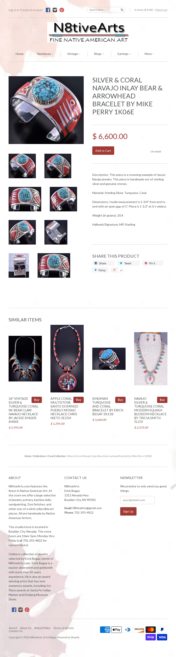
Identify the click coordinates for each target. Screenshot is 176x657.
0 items (143, 9)
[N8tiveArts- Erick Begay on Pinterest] (61, 10)
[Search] (122, 9)
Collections (39, 456)
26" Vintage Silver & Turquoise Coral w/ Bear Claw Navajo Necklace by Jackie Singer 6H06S (23, 410)
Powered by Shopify (68, 637)
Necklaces (44, 54)
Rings (98, 54)
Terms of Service (63, 627)
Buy (36, 399)
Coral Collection (56, 456)
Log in (12, 9)
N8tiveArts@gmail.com (87, 508)
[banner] (88, 32)
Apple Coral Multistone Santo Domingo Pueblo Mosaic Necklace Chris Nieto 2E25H (64, 408)
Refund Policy (42, 627)
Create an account (31, 9)
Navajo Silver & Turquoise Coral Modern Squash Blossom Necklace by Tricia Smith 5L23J (150, 410)
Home (20, 54)
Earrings (123, 54)
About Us (25, 627)
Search (13, 627)
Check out (161, 9)
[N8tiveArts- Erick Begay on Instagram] (55, 10)
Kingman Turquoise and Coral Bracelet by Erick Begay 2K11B (107, 406)
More (148, 54)
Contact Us (15, 630)
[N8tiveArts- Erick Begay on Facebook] (48, 10)
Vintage (73, 54)
